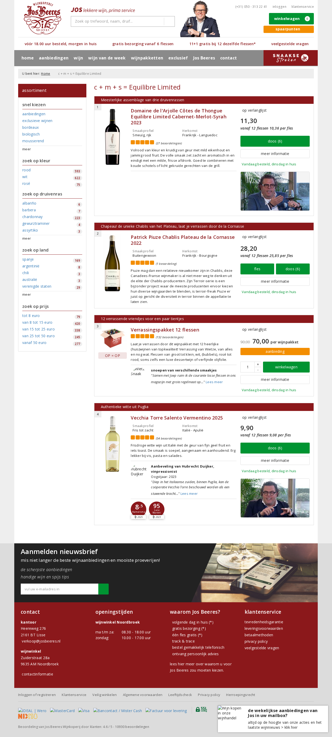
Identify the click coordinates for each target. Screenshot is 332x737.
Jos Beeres (204, 58)
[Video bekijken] (275, 191)
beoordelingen (132, 727)
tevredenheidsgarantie (264, 621)
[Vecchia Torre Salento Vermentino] (112, 444)
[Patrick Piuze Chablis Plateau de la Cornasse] (112, 263)
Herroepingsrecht (240, 694)
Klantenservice (303, 6)
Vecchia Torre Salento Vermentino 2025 (177, 418)
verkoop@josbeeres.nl (41, 641)
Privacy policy (209, 694)
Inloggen (279, 6)
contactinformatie (37, 674)
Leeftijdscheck (180, 694)
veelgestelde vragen (262, 647)
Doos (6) (275, 141)
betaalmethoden (259, 634)
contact (228, 58)
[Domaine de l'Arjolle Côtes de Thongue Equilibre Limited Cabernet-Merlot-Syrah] (112, 137)
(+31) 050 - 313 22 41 (251, 6)
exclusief (178, 58)
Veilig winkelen (104, 694)
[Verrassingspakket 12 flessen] (112, 338)
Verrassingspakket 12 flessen (165, 330)
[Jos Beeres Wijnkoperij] (42, 18)
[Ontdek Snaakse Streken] (291, 58)
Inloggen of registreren (37, 694)
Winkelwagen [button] (291, 18)
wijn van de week (107, 58)
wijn (78, 58)
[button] (138, 509)
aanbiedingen (53, 58)
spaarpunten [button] (287, 28)
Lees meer (214, 382)
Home (28, 58)
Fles (257, 268)
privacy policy (256, 641)
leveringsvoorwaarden (264, 628)
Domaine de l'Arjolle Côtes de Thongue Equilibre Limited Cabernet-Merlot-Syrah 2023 (178, 117)
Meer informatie (275, 153)
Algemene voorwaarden (142, 694)
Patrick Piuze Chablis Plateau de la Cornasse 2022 (183, 240)
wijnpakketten (147, 58)
